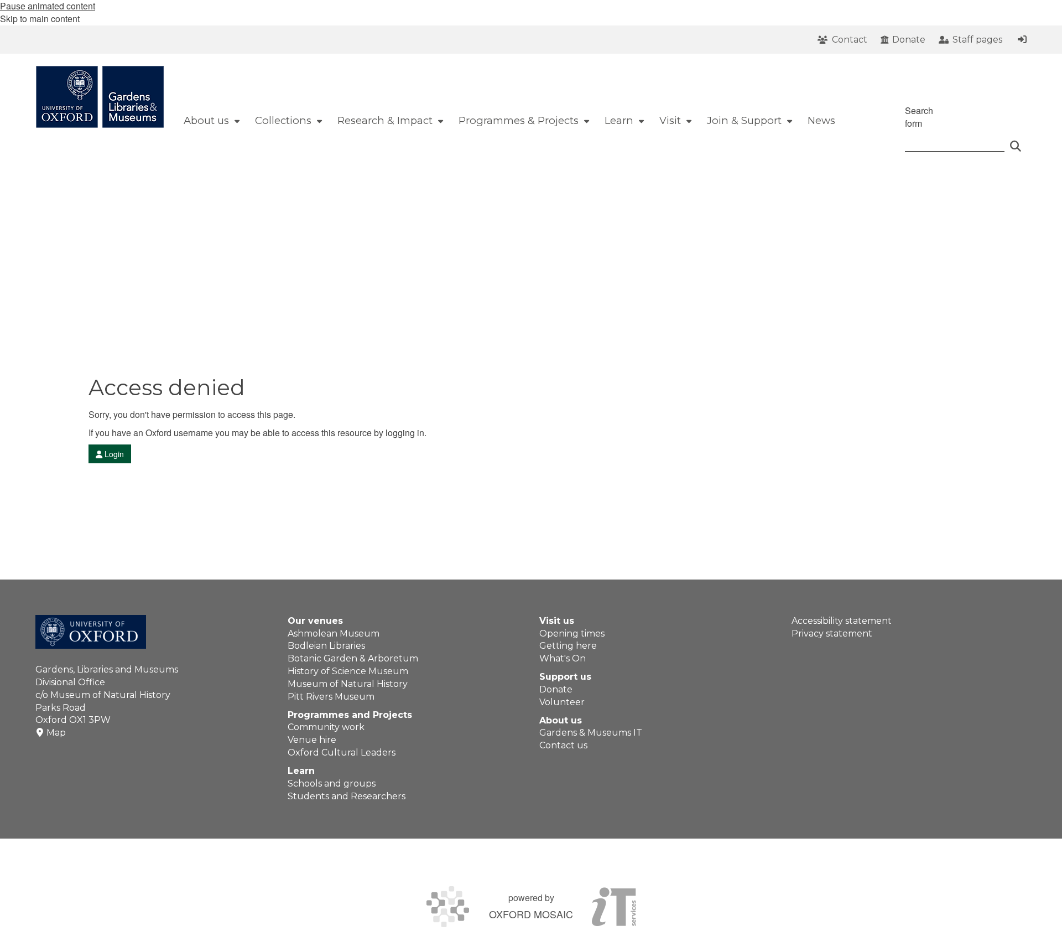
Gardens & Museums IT (590, 732)
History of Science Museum (348, 671)
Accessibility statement (842, 621)
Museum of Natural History (348, 684)
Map (56, 732)
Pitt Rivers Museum (331, 696)
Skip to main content (40, 18)
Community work (326, 727)
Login (113, 453)
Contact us (563, 745)
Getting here (568, 645)
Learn (301, 771)
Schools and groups (332, 783)
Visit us (556, 621)
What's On (562, 658)
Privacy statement (832, 633)
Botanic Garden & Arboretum (353, 658)
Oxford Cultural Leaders (341, 752)
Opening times (572, 633)
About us (560, 720)
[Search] (1015, 141)
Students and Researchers (346, 796)
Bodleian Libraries (326, 645)
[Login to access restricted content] (1022, 39)
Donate (555, 689)
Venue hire (312, 740)
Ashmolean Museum (333, 633)
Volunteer (562, 702)
